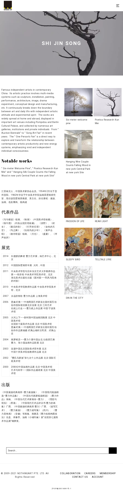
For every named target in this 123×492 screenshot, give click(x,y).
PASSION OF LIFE (75, 221)
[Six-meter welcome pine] (78, 102)
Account (98, 477)
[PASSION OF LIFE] (78, 203)
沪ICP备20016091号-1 (61, 488)
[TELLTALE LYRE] (107, 242)
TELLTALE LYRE (103, 259)
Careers (90, 473)
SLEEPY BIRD (73, 259)
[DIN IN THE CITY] (78, 280)
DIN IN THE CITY (74, 298)
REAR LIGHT (101, 221)
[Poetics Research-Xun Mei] (107, 102)
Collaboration (70, 473)
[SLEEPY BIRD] (78, 242)
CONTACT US (80, 477)
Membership (108, 473)
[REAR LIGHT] (107, 203)
